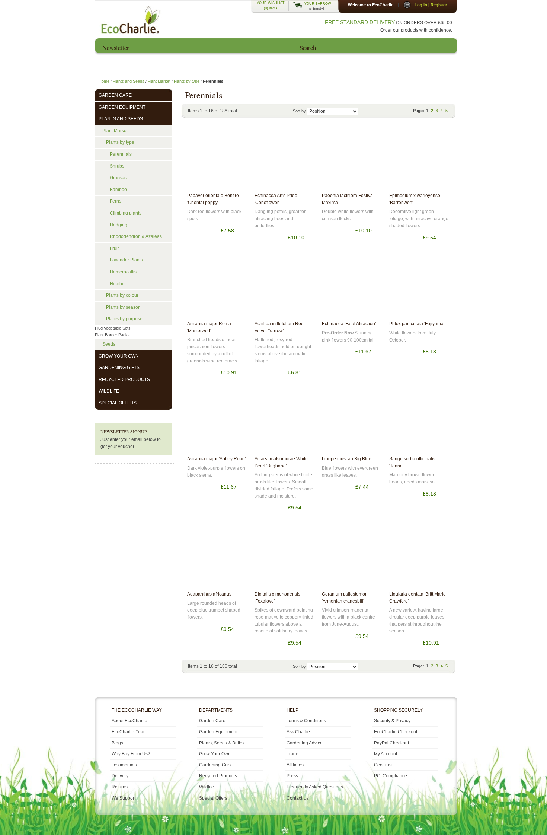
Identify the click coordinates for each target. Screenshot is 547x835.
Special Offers (213, 798)
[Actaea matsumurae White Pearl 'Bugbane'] (284, 422)
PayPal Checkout (391, 743)
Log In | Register (431, 5)
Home (112, 65)
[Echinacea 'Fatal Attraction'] (351, 287)
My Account (385, 753)
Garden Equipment (218, 731)
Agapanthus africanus (209, 594)
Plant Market (159, 81)
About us (154, 65)
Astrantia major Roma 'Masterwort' (209, 327)
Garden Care (212, 720)
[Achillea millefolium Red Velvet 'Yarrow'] (284, 287)
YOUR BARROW (317, 4)
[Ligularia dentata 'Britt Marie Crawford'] (419, 557)
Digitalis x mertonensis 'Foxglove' (277, 597)
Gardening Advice (305, 743)
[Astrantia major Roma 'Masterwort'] (217, 287)
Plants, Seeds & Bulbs (221, 743)
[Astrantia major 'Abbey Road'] (217, 422)
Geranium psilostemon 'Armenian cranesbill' (345, 597)
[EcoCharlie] (129, 20)
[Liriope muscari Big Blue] (351, 422)
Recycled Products (218, 775)
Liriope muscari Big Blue (346, 458)
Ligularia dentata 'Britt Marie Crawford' (417, 597)
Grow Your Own (215, 753)
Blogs (117, 743)
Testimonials (124, 765)
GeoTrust (383, 765)
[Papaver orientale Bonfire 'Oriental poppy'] (217, 158)
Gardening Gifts (215, 765)
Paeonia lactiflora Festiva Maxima (347, 199)
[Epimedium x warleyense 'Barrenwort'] (419, 158)
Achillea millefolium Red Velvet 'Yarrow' (279, 327)
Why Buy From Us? (131, 753)
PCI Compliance (390, 775)
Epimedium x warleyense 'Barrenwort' (414, 199)
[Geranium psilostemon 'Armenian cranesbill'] (351, 557)
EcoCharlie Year (212, 65)
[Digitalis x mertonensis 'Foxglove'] (284, 557)
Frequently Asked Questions (315, 787)
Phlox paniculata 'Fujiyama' (416, 323)
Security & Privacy (392, 720)
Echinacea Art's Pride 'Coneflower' (276, 199)
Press (384, 65)
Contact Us (433, 65)
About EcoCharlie (129, 720)
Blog (335, 65)
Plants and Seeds (128, 81)
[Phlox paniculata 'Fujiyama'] (419, 287)
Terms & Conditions (306, 720)
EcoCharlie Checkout (395, 731)
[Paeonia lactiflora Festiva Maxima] (351, 158)
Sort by (299, 111)
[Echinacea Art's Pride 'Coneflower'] (284, 158)
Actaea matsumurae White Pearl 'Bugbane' (281, 462)
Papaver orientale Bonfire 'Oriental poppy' (213, 199)
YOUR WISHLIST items (271, 5)
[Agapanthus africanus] (217, 557)
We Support (123, 798)
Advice (277, 65)
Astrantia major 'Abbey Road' (216, 458)
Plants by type (186, 81)
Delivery (120, 775)
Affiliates (295, 765)
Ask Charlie (298, 731)
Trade (292, 753)
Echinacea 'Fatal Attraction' (349, 323)
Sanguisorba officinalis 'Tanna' (412, 462)
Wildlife (206, 787)
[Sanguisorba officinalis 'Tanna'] (419, 422)
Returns (120, 787)
